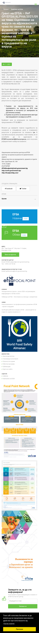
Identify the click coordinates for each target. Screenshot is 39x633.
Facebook (9, 188)
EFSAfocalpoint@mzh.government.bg (15, 168)
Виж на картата (10, 254)
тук (34, 132)
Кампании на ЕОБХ (9, 378)
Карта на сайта (7, 369)
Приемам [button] (19, 629)
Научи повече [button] (9, 623)
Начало (6, 9)
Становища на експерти (10, 359)
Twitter (23, 188)
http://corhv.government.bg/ (11, 170)
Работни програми (9, 364)
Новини (20, 216)
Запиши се (23, 606)
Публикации (6, 366)
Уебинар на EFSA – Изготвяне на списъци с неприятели (19, 297)
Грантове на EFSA (17, 9)
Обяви (19, 232)
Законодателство (8, 356)
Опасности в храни (9, 361)
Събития (5, 376)
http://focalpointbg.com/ (10, 173)
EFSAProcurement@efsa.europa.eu (14, 139)
